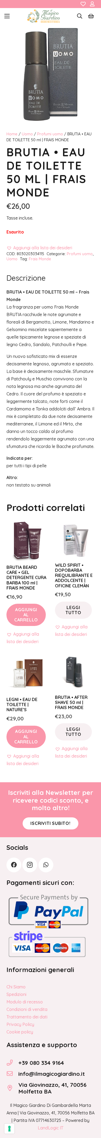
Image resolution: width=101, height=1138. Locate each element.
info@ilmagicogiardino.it (51, 1073)
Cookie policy (19, 1032)
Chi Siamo (16, 986)
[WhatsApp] (46, 865)
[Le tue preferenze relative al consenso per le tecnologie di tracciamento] (9, 1129)
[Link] (83, 4)
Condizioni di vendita (26, 1009)
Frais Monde (40, 259)
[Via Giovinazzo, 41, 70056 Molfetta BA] (12, 1088)
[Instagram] (29, 865)
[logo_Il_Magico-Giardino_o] (43, 16)
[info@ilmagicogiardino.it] (12, 1074)
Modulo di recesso (24, 1001)
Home (12, 134)
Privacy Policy (20, 1024)
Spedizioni (16, 994)
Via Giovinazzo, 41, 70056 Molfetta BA (52, 1088)
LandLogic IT (50, 1127)
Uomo (27, 134)
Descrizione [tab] (26, 278)
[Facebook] (13, 865)
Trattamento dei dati (26, 1017)
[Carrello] (91, 16)
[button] (7, 16)
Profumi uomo (50, 134)
